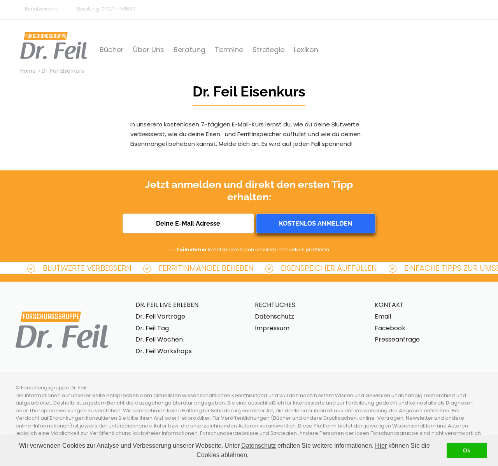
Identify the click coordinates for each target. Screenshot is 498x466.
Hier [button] (381, 445)
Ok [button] (466, 450)
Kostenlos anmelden (315, 223)
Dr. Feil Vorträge (160, 316)
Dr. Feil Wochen (159, 339)
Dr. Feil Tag (152, 328)
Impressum (272, 328)
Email (383, 316)
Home (28, 71)
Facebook (390, 328)
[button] (251, 456)
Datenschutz (258, 445)
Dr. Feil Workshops (163, 351)
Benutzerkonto (41, 8)
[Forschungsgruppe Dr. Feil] (53, 45)
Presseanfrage (397, 339)
